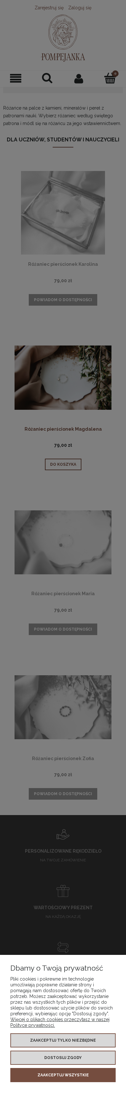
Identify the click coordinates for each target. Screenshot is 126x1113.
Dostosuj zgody (63, 1057)
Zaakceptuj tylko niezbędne (63, 1040)
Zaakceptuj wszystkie (63, 1075)
